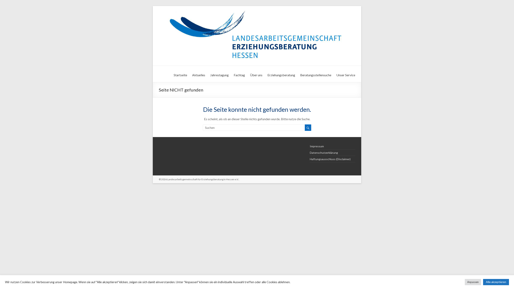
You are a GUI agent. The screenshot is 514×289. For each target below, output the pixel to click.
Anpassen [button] (473, 282)
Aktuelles (198, 75)
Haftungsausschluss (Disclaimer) (330, 159)
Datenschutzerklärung (324, 152)
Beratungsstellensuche (315, 75)
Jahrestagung (219, 75)
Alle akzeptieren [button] (496, 282)
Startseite (180, 75)
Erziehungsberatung (281, 75)
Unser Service (345, 75)
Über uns (256, 75)
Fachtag (239, 75)
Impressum (317, 146)
